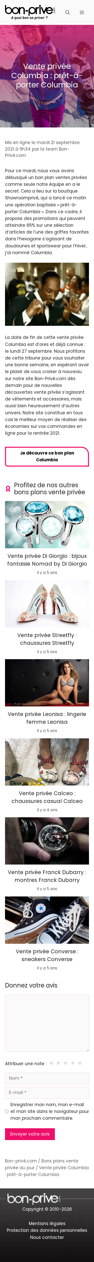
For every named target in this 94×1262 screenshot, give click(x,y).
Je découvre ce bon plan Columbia (47, 456)
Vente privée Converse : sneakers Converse (47, 955)
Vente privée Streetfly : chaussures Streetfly (47, 639)
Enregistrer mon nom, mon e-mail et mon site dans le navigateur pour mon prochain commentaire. (50, 1111)
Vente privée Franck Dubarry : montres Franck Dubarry (47, 876)
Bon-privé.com (21, 1161)
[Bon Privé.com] (30, 12)
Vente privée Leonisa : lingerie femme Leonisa (47, 718)
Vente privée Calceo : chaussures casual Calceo (47, 797)
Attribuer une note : (25, 1064)
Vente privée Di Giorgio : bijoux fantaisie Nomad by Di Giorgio (47, 560)
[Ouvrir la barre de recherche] (67, 12)
